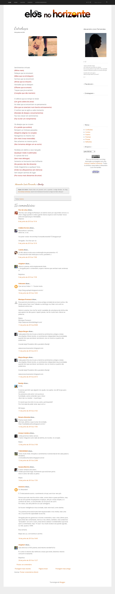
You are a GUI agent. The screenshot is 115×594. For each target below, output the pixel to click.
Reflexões (88, 142)
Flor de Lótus (23, 210)
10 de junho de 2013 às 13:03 (28, 293)
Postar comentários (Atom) (29, 572)
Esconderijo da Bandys (24, 192)
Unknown (21, 284)
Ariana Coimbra (24, 433)
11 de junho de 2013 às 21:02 (28, 411)
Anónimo (21, 487)
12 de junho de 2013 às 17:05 (28, 427)
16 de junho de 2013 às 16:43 (28, 538)
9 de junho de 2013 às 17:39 (27, 277)
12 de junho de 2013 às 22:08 (28, 460)
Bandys (21, 383)
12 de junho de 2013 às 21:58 (28, 445)
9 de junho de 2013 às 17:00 (27, 257)
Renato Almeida (24, 417)
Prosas (87, 139)
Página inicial (43, 569)
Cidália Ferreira (24, 228)
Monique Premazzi (25, 299)
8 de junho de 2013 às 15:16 (27, 221)
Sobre (15, 2)
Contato (30, 2)
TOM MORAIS (23, 451)
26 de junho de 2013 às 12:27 (28, 560)
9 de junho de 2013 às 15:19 (27, 243)
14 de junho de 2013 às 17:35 (28, 480)
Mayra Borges (23, 331)
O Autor (22, 2)
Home (9, 2)
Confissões (89, 130)
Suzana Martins (24, 467)
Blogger (62, 582)
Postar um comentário (24, 565)
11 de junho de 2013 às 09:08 (28, 325)
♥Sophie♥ (21, 264)
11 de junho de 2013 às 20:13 (28, 351)
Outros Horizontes (40, 2)
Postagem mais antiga (63, 569)
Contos (87, 132)
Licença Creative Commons (93, 163)
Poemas (88, 137)
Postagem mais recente (23, 569)
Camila (21, 250)
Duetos (21, 199)
